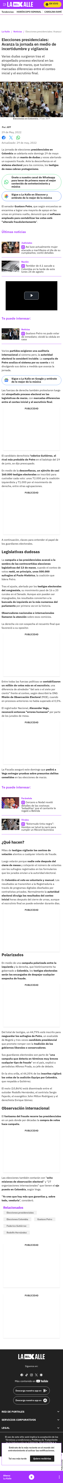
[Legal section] (58, 1428)
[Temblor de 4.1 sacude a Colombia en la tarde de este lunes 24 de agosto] (10, 266)
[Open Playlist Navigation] (59, 1477)
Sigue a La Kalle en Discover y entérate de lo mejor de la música (31, 196)
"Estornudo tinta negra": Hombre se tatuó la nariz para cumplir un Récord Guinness (38, 826)
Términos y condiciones (17, 1439)
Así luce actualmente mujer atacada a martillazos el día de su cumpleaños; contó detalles (40, 249)
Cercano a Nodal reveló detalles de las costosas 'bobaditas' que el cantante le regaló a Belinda (38, 806)
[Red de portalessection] (58, 1411)
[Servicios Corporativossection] (58, 1419)
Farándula (26, 798)
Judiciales (26, 242)
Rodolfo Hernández (17, 1232)
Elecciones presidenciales (20, 1212)
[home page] (31, 1357)
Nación (25, 261)
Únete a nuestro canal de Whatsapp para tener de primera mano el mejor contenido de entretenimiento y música (33, 182)
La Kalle (6, 31)
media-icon (31, 1477)
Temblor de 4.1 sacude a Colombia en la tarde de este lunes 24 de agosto (38, 268)
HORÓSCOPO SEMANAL (29, 11)
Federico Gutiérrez (16, 1225)
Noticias (17, 31)
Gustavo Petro (44, 1219)
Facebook (4, 139)
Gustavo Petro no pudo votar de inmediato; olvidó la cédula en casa (40, 336)
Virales (25, 819)
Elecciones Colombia (17, 1219)
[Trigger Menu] (4, 4)
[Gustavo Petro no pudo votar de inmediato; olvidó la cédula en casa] (10, 334)
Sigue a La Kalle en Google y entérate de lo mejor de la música (34, 380)
